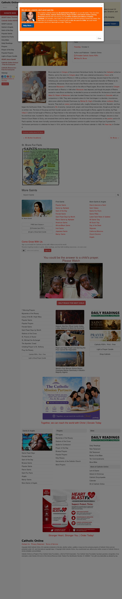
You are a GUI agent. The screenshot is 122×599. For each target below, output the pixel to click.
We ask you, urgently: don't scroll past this (37, 10)
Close (99, 38)
